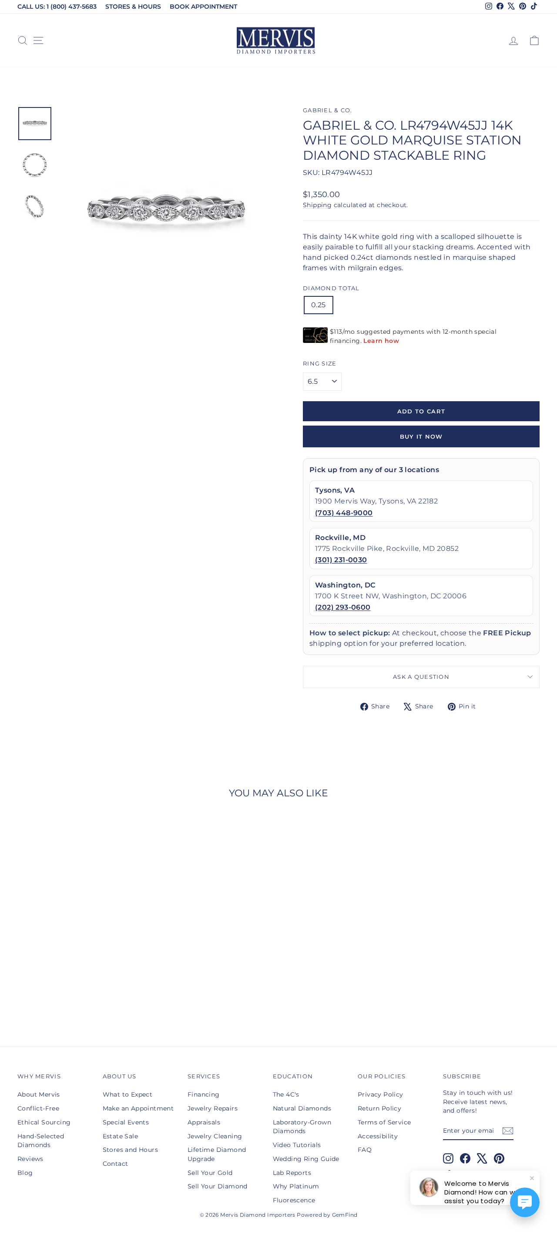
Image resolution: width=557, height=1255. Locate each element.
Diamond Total (331, 288)
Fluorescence (294, 1200)
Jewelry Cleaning (215, 1136)
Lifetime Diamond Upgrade (217, 1154)
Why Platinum (296, 1186)
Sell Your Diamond (218, 1186)
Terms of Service (384, 1122)
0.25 (318, 305)
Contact (115, 1163)
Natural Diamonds (302, 1108)
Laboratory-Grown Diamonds (302, 1126)
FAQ (365, 1149)
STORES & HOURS (133, 6)
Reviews (30, 1158)
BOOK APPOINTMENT (203, 6)
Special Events (126, 1122)
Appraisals (204, 1122)
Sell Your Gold (210, 1172)
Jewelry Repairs (213, 1108)
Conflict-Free (38, 1108)
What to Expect (128, 1094)
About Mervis (38, 1094)
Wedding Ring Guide (306, 1158)
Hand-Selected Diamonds (40, 1140)
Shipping (317, 204)
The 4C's (286, 1094)
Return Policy (379, 1108)
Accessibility (378, 1136)
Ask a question (421, 677)
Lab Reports (292, 1172)
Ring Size (320, 363)
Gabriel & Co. (327, 110)
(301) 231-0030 (341, 560)
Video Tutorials (297, 1144)
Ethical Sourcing (43, 1122)
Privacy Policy (380, 1094)
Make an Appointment (138, 1108)
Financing (204, 1094)
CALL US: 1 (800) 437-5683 (57, 6)
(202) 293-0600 (343, 607)
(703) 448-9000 (344, 513)
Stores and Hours (130, 1149)
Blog (25, 1172)
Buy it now (421, 436)
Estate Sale (120, 1136)
